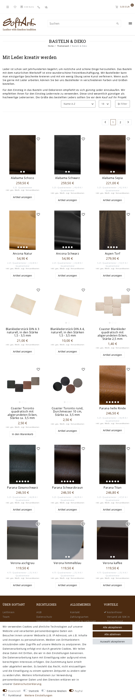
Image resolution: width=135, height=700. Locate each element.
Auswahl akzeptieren (112, 641)
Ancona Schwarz (67, 253)
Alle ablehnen (112, 634)
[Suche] (117, 23)
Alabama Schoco (22, 178)
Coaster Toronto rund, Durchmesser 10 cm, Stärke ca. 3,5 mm (67, 411)
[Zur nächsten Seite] (128, 122)
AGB (39, 612)
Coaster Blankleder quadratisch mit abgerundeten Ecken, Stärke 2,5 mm (112, 333)
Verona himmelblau (67, 563)
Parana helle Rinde (112, 408)
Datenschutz (44, 616)
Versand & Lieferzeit (83, 621)
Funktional (14, 695)
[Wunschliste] (15, 6)
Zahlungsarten (79, 616)
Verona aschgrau (23, 563)
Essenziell (14, 691)
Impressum (43, 621)
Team (6, 616)
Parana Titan (112, 487)
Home (51, 46)
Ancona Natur (22, 253)
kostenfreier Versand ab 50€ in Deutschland (118, 617)
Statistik (34, 691)
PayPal (79, 691)
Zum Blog (29, 7)
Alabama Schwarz (67, 178)
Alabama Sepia (112, 178)
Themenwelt (62, 46)
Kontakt (75, 612)
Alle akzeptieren (112, 627)
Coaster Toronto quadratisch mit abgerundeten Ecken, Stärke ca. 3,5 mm (22, 413)
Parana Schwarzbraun (67, 487)
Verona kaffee (112, 563)
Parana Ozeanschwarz (22, 487)
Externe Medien (57, 691)
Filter (123, 103)
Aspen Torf (112, 253)
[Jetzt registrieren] (46, 6)
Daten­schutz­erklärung (27, 684)
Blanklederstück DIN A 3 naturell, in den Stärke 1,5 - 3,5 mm (22, 332)
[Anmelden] (7, 6)
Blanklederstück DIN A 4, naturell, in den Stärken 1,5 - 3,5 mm (67, 332)
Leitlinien (8, 612)
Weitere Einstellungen (39, 695)
